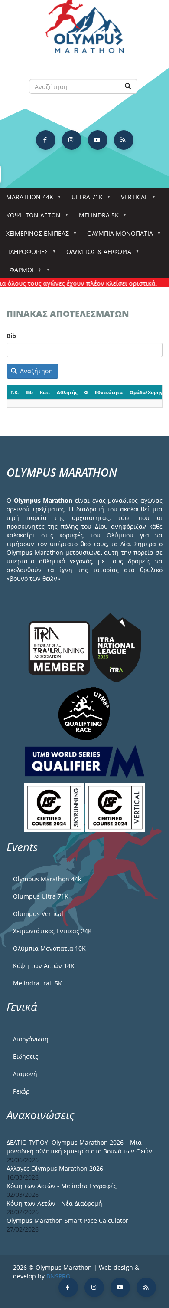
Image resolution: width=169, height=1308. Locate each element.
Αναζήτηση (35, 371)
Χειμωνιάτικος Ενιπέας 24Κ (52, 931)
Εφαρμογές (21, 272)
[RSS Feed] (123, 140)
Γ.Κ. (14, 392)
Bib (11, 336)
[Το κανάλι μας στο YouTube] (97, 140)
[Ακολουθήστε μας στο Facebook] (45, 140)
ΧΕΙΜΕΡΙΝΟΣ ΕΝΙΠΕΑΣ (34, 236)
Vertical (131, 199)
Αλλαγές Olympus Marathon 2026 (54, 1168)
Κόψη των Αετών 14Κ (44, 966)
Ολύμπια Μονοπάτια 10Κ (49, 948)
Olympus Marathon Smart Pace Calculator (67, 1220)
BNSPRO (58, 1276)
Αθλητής (67, 392)
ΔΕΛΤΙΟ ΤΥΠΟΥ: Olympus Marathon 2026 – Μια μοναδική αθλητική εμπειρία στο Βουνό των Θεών (79, 1146)
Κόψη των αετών (30, 217)
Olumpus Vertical (38, 913)
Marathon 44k (26, 199)
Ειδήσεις (25, 1056)
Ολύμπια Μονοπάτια (117, 236)
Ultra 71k (84, 199)
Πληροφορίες (24, 254)
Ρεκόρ (21, 1091)
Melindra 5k (96, 217)
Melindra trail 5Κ (37, 983)
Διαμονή (25, 1074)
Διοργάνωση (31, 1039)
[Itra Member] (60, 647)
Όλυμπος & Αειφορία (95, 254)
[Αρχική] (84, 30)
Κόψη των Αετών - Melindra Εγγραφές (61, 1186)
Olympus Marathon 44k (47, 879)
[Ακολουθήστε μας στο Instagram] (71, 140)
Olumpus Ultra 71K (40, 896)
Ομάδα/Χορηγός (149, 392)
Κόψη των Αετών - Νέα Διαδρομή (54, 1203)
